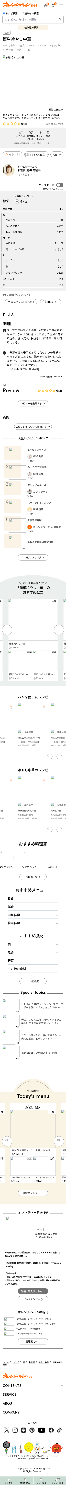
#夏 (28, 49)
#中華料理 (8, 49)
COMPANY (11, 1412)
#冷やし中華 (9, 45)
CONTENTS (12, 1385)
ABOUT (8, 1403)
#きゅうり (55, 45)
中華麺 (32, 1362)
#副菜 (32, 745)
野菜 (11, 960)
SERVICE (10, 1394)
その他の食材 (17, 968)
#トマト (42, 45)
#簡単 (19, 49)
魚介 (11, 952)
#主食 (22, 45)
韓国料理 (14, 923)
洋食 (11, 906)
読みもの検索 (32, 13)
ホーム (6, 1362)
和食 (11, 898)
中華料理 (14, 915)
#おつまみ (22, 745)
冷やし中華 (44, 1362)
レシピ (16, 1362)
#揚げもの (55, 745)
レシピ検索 (12, 13)
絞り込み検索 (31, 27)
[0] (45, 6)
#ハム (31, 45)
